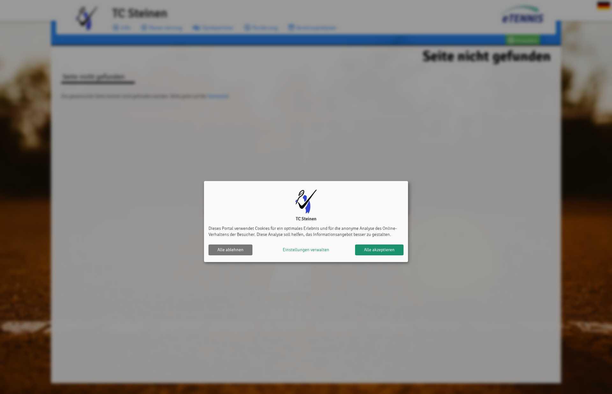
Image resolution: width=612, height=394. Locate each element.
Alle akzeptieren (379, 249)
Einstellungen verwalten (306, 249)
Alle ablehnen (230, 249)
